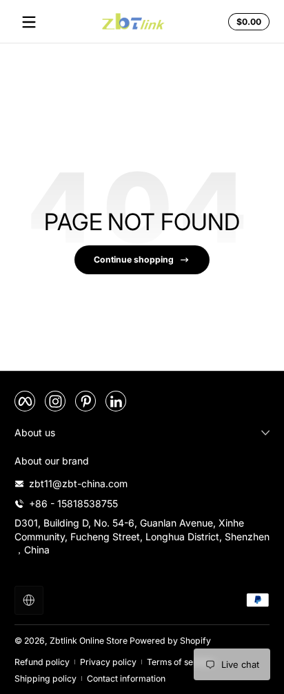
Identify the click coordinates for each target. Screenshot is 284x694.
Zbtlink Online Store (89, 640)
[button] (246, 22)
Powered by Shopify (170, 640)
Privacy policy (108, 662)
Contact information (126, 678)
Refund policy (42, 662)
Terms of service (180, 662)
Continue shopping (134, 259)
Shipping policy (45, 678)
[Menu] (28, 22)
